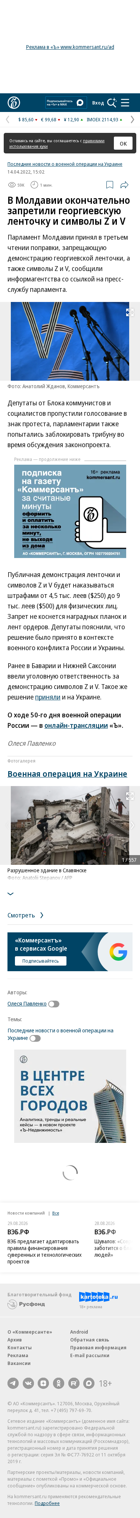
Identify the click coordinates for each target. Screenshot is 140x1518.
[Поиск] (112, 102)
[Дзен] (43, 1383)
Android (79, 1331)
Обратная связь (89, 1339)
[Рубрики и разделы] (125, 102)
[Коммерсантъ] (13, 102)
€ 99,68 (48, 119)
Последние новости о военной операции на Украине (64, 163)
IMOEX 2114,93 (102, 119)
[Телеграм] (13, 1383)
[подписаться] (55, 1004)
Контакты (19, 1347)
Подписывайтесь (40, 960)
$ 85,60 (26, 119)
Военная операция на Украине (67, 773)
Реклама (17, 1355)
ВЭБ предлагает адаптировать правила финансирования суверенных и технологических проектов (44, 1251)
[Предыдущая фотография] (7, 825)
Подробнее (47, 1503)
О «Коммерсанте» (29, 1331)
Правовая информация (98, 1347)
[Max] (88, 1383)
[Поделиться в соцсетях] (124, 184)
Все (55, 1213)
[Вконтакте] (28, 1383)
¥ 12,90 (71, 119)
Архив (14, 1339)
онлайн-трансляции (76, 725)
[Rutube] (74, 1383)
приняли (47, 696)
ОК (123, 143)
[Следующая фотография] (132, 825)
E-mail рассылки (89, 1355)
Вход (98, 102)
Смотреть (22, 915)
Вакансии (19, 1363)
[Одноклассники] (58, 1383)
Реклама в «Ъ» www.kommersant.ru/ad (70, 46)
